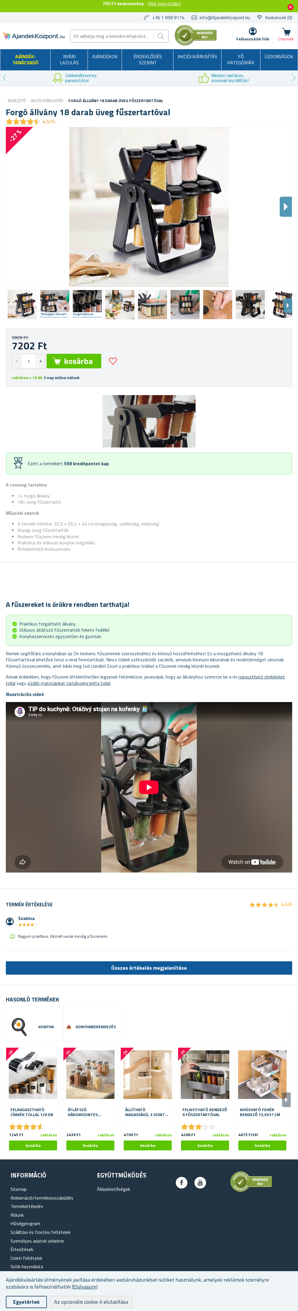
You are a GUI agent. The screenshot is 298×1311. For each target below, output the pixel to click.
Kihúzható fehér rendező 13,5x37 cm (260, 1112)
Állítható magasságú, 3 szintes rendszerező (147, 1112)
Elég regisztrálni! (164, 3)
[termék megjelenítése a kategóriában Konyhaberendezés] (68, 1026)
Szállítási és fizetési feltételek (40, 1232)
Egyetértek (26, 1302)
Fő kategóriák (240, 59)
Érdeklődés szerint (148, 59)
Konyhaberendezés (96, 1027)
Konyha (46, 1027)
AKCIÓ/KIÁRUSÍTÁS (197, 56)
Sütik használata (26, 1266)
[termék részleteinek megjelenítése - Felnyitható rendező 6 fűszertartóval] (205, 1075)
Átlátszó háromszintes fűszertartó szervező (83, 1112)
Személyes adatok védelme (37, 1240)
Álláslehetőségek (113, 1189)
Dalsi (286, 207)
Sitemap (18, 1189)
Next (293, 78)
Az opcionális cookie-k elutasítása (91, 1302)
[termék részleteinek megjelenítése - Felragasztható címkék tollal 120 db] (33, 1075)
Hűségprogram (25, 1223)
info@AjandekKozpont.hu (225, 17)
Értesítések (21, 1249)
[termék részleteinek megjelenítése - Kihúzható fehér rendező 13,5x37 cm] (262, 1075)
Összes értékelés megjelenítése (149, 968)
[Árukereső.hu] (196, 44)
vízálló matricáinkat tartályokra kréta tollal (68, 683)
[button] (40, 361)
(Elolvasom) (84, 1287)
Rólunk (17, 1214)
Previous (4, 78)
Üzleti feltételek (26, 1258)
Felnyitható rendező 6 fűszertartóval (204, 1112)
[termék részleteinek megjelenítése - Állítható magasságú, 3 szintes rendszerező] (148, 1075)
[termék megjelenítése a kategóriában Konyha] (19, 1027)
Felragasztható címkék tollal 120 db (31, 1112)
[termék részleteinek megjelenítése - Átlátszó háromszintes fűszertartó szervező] (90, 1075)
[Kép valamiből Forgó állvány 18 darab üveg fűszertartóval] (22, 304)
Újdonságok (279, 56)
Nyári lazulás (69, 59)
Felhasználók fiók (252, 39)
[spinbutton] (28, 361)
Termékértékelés (26, 1206)
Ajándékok (105, 56)
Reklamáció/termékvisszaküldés (41, 1197)
